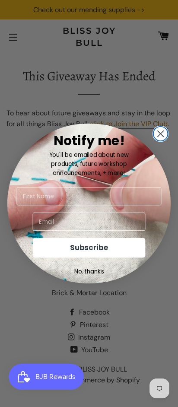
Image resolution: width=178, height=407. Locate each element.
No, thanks (89, 271)
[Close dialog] (160, 134)
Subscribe (89, 248)
